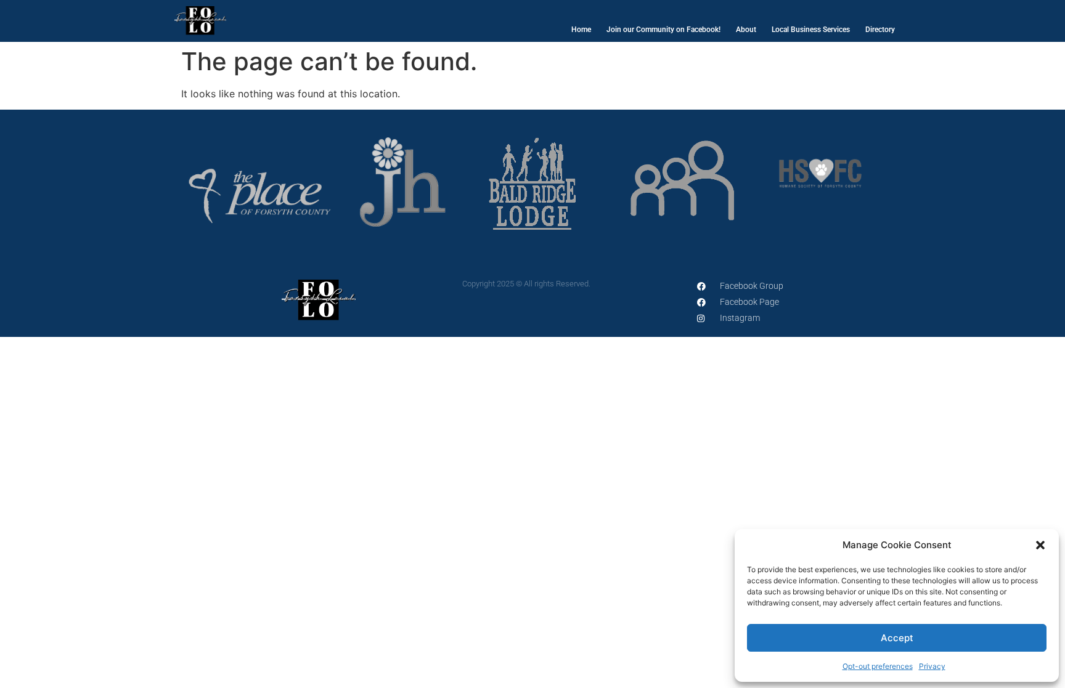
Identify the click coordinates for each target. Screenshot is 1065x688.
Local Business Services (811, 29)
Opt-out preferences (878, 666)
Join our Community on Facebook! (663, 29)
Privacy (932, 666)
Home (581, 29)
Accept (897, 638)
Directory (880, 29)
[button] (1040, 545)
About (746, 29)
